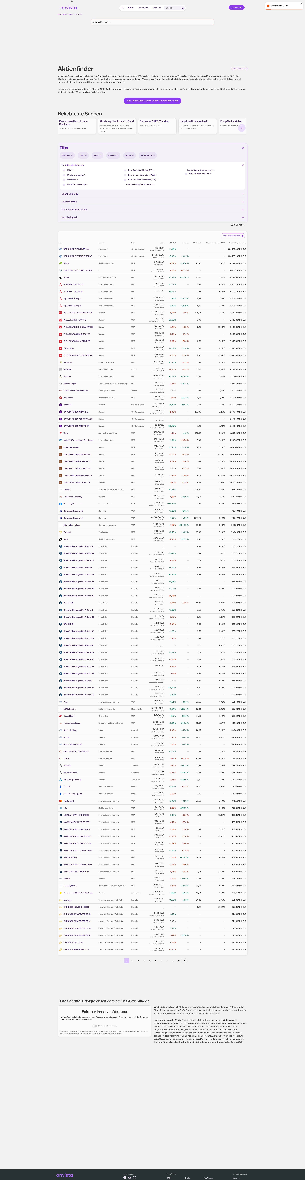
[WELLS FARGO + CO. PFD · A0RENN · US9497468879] (61, 320)
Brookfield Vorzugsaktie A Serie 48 (79, 588)
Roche (66, 737)
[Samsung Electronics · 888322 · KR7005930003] (61, 504)
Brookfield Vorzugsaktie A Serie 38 (79, 574)
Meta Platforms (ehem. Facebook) (78, 440)
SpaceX (67, 489)
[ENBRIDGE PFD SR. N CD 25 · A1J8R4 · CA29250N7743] (61, 949)
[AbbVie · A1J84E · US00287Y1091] (61, 879)
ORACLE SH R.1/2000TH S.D (76, 751)
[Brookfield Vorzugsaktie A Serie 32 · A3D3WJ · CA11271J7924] (61, 631)
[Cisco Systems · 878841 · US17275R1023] (61, 886)
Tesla (66, 433)
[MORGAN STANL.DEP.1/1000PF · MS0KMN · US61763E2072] (61, 850)
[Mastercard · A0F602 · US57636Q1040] (61, 801)
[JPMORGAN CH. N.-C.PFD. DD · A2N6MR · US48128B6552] (61, 468)
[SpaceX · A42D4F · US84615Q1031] (61, 490)
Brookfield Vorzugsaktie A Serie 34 (79, 553)
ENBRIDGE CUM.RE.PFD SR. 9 (77, 921)
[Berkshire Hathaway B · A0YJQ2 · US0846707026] (61, 511)
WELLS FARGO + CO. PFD (75, 320)
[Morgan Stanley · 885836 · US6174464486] (61, 857)
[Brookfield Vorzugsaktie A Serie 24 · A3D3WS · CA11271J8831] (61, 582)
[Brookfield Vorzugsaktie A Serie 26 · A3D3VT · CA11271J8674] (61, 638)
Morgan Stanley (70, 857)
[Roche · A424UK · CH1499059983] (61, 737)
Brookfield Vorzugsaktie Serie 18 (78, 567)
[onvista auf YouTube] (129, 1178)
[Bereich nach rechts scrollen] (242, 128)
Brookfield (68, 603)
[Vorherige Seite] (120, 960)
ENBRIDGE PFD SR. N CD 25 (76, 949)
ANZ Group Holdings (72, 779)
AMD (66, 539)
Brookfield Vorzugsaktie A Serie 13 (79, 560)
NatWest (67, 405)
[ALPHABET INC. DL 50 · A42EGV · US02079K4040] (61, 284)
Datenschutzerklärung (114, 1033)
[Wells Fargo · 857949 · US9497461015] (61, 348)
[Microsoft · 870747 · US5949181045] (61, 362)
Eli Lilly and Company (73, 496)
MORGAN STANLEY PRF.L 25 (76, 871)
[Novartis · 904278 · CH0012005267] (61, 765)
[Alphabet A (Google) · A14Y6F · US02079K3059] (61, 299)
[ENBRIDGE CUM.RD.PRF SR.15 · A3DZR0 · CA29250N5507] (61, 935)
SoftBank (68, 369)
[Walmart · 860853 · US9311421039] (61, 532)
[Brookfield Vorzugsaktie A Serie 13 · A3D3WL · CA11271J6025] (61, 560)
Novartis (67, 765)
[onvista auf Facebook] (124, 1178)
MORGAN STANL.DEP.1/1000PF (78, 850)
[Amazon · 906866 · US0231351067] (61, 376)
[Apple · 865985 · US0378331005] (61, 277)
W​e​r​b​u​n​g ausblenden (173, 45)
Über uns (237, 1178)
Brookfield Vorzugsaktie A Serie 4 (78, 645)
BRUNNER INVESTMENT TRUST (78, 256)
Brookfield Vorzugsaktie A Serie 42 (79, 666)
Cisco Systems (70, 885)
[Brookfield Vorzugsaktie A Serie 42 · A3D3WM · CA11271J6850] (61, 666)
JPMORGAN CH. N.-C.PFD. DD (77, 468)
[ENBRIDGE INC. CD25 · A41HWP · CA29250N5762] (61, 942)
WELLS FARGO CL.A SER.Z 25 (77, 341)
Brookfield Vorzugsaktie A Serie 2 (78, 610)
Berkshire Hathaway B (73, 511)
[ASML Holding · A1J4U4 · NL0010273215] (61, 709)
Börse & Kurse (62, 14)
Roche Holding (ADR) (73, 744)
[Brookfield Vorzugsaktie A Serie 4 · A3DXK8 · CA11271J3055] (61, 645)
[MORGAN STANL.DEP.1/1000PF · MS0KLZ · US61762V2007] (61, 865)
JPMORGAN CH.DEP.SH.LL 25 (77, 482)
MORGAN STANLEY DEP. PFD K (77, 843)
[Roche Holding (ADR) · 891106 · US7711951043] (61, 744)
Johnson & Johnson (72, 723)
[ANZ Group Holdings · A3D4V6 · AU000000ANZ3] (61, 780)
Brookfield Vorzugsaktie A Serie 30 (79, 595)
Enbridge (68, 900)
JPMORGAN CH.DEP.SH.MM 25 (77, 454)
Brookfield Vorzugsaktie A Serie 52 (79, 546)
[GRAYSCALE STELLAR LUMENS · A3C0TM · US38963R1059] (61, 270)
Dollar (187, 1178)
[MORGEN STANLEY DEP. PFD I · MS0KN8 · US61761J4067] (61, 822)
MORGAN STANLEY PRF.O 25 (76, 815)
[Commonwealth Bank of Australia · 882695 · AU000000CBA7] (61, 893)
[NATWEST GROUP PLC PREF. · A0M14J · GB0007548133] (61, 412)
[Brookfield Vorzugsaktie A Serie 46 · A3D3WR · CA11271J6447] (61, 674)
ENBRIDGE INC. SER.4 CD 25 (76, 907)
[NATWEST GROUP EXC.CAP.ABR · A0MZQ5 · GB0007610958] (61, 419)
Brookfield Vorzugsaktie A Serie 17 (78, 680)
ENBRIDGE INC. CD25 (73, 942)
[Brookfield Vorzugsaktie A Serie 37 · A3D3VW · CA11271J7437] (61, 688)
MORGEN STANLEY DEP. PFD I (77, 822)
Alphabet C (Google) (72, 305)
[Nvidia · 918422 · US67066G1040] (61, 263)
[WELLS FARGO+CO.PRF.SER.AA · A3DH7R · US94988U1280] (61, 355)
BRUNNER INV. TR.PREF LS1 (76, 249)
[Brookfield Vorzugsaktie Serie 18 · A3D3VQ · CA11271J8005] (61, 567)
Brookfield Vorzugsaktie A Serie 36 (79, 659)
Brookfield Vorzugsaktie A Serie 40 (79, 617)
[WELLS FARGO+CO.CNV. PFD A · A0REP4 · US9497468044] (61, 313)
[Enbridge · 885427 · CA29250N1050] (61, 900)
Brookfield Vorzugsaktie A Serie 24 (79, 581)
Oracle (66, 758)
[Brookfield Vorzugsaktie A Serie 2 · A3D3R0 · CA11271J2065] (61, 610)
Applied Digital (70, 383)
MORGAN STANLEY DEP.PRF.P (77, 829)
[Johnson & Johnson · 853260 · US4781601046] (61, 723)
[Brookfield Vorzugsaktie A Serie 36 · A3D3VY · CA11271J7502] (61, 659)
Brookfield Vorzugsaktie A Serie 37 (79, 687)
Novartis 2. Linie (70, 772)
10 (178, 960)
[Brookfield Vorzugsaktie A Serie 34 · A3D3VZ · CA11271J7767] (61, 553)
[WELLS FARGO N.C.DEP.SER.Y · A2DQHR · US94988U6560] (61, 334)
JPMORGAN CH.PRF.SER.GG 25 (78, 475)
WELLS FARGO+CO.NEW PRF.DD (78, 327)
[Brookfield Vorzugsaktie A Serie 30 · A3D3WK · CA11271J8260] (61, 596)
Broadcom (68, 397)
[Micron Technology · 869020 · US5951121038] (61, 525)
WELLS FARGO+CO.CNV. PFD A (78, 312)
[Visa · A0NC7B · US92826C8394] (61, 702)
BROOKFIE (68, 624)
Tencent (67, 786)
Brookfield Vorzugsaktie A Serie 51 (79, 695)
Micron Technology (72, 525)
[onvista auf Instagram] (134, 1178)
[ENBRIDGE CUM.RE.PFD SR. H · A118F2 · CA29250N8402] (61, 928)
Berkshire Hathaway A (73, 518)
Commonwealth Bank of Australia (78, 893)
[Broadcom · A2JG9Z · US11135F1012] (61, 398)
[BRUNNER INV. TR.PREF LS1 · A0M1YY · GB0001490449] (61, 249)
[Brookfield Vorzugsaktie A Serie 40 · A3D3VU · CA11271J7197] (61, 617)
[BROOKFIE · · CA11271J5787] (61, 624)
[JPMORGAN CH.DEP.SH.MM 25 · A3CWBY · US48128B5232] (61, 454)
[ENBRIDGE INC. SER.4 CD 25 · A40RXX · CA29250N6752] (61, 907)
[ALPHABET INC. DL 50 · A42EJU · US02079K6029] (61, 291)
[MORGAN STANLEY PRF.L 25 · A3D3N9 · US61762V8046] (61, 872)
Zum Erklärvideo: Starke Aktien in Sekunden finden (152, 100)
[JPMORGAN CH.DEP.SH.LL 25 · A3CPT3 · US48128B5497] (61, 483)
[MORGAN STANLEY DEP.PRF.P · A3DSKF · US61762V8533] (61, 829)
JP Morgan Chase (71, 447)
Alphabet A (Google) (72, 298)
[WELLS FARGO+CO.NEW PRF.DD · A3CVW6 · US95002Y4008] (61, 327)
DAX (169, 1178)
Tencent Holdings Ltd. (73, 794)
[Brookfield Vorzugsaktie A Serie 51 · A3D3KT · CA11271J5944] (61, 695)
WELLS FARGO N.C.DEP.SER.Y (77, 334)
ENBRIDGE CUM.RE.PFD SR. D (77, 914)
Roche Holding (70, 730)
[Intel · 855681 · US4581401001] (61, 808)
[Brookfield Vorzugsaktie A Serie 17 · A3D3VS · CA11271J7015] (61, 681)
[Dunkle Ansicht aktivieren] (72, 1)
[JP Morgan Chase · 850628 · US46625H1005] (61, 447)
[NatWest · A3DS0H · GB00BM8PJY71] (61, 405)
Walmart (67, 532)
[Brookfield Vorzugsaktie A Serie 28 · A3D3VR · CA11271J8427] (61, 652)
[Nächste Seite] (184, 960)
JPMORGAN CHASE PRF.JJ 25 (77, 461)
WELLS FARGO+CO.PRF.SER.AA (78, 355)
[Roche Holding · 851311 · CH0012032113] (61, 730)
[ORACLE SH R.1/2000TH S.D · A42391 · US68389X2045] (61, 751)
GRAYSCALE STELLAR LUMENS (78, 270)
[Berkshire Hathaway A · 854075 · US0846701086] (61, 518)
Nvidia (66, 263)
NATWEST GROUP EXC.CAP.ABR (78, 419)
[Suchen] (183, 8)
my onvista (143, 7)
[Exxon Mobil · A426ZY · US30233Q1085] (61, 716)
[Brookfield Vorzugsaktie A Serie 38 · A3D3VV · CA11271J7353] (61, 575)
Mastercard (69, 801)
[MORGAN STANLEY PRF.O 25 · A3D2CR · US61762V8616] (61, 815)
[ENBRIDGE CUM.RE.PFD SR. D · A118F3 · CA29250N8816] (61, 914)
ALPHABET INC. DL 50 (73, 284)
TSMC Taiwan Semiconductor (76, 390)
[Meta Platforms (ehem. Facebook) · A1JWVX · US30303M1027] (61, 440)
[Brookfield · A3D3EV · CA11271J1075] (61, 603)
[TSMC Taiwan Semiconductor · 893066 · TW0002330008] (61, 391)
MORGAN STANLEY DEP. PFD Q (77, 836)
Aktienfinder (79, 14)
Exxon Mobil (69, 716)
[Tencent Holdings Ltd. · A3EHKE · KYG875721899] (61, 794)
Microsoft (68, 362)
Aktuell (131, 7)
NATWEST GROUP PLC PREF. (76, 412)
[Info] (64, 171)
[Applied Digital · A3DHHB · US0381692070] (61, 384)
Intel (65, 808)
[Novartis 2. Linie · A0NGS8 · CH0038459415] (61, 773)
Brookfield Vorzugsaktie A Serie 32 (79, 631)
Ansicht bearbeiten (231, 235)
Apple (66, 277)
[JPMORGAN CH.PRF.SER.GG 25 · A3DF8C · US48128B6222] (61, 475)
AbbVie (67, 878)
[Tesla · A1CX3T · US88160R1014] (61, 433)
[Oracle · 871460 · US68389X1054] (61, 758)
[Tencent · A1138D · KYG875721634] (61, 787)
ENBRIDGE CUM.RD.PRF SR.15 (77, 935)
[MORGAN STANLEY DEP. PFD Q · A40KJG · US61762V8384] (61, 836)
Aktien (71, 14)
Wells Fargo (69, 348)
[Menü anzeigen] (122, 7)
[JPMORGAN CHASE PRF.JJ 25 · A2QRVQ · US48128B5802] (61, 461)
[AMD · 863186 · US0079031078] (61, 539)
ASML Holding (70, 709)
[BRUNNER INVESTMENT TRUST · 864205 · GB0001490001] (61, 256)
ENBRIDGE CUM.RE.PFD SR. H (77, 928)
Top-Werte (208, 1178)
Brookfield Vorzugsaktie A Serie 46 (79, 673)
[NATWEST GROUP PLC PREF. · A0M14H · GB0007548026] (61, 426)
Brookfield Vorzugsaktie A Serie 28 (79, 652)
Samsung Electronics (73, 504)
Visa (65, 702)
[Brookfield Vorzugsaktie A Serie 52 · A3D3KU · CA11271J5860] (61, 546)
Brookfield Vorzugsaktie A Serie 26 (79, 638)
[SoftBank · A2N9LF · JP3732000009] (61, 369)
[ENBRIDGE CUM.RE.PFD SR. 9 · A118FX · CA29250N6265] (61, 921)
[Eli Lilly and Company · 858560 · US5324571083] (61, 497)
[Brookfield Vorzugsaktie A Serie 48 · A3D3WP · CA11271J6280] (61, 589)
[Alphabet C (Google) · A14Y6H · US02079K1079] (61, 306)
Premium (157, 7)
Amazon (67, 376)
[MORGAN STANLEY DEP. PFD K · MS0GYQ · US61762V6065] (61, 843)
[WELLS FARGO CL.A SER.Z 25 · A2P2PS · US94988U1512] (61, 341)
